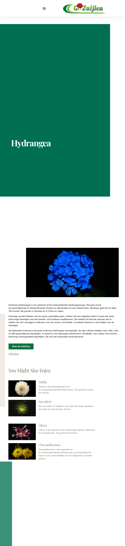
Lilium (43, 425)
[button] (44, 8)
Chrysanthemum (50, 445)
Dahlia (43, 382)
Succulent (45, 401)
